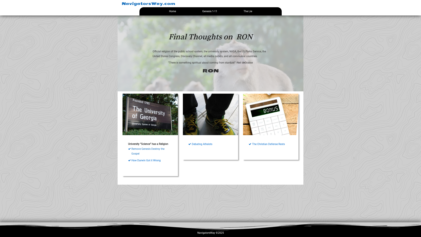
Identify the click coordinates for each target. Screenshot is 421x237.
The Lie (248, 11)
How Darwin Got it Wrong (146, 160)
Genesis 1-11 (209, 11)
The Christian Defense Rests (268, 144)
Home (172, 11)
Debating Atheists (202, 144)
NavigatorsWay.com (148, 4)
